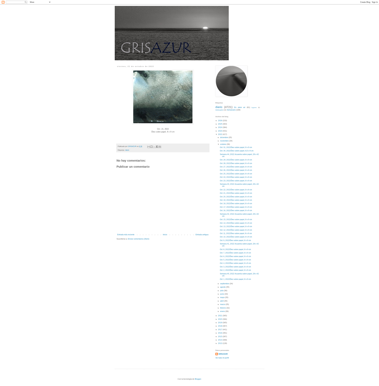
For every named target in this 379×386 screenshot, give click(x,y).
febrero (223, 308)
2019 (220, 323)
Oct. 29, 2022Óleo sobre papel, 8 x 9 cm (236, 160)
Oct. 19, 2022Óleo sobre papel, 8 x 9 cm (236, 200)
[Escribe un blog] (151, 146)
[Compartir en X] (154, 146)
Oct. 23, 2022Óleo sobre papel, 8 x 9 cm (236, 181)
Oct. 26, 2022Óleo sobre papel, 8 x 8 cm (236, 170)
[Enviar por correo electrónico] (148, 146)
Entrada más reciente (125, 235)
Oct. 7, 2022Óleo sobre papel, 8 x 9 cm (235, 253)
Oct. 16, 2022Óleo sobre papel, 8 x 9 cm (236, 210)
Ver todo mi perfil (222, 358)
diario (127, 150)
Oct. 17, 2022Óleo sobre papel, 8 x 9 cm (236, 207)
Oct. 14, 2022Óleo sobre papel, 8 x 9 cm (236, 223)
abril (222, 301)
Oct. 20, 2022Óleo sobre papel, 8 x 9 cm (236, 197)
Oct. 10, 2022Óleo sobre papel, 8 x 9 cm (236, 237)
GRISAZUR (223, 354)
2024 (220, 127)
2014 (220, 340)
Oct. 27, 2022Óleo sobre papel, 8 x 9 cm (236, 167)
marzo (223, 304)
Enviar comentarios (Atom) (138, 239)
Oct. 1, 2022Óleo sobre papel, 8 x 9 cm (235, 279)
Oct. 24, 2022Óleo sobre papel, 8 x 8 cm (236, 177)
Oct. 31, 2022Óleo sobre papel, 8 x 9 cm (236, 147)
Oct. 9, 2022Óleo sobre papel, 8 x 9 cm (235, 240)
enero (222, 311)
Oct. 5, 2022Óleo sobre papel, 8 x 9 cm (235, 260)
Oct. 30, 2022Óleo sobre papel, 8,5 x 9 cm (237, 151)
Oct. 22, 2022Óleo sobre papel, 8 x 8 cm (236, 190)
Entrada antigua (202, 235)
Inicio (165, 235)
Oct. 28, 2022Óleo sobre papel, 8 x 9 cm (236, 163)
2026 (220, 121)
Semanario (231, 110)
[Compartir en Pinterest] (159, 146)
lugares (254, 107)
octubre (223, 144)
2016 (220, 333)
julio (222, 291)
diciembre (224, 137)
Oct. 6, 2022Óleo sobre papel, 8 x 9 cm (235, 256)
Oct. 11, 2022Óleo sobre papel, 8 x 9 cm (236, 233)
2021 (220, 316)
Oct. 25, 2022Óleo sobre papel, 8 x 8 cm (236, 174)
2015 (220, 336)
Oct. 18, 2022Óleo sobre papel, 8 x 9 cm (236, 203)
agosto (223, 287)
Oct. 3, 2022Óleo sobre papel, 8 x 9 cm (235, 267)
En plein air (239, 107)
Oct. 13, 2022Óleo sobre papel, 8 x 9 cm (236, 226)
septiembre (225, 284)
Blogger (198, 379)
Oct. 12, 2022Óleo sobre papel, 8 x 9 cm (236, 230)
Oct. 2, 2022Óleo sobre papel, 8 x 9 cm (235, 270)
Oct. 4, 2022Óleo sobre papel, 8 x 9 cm (235, 263)
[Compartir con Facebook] (157, 146)
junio (222, 294)
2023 (220, 131)
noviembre (224, 141)
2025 (220, 124)
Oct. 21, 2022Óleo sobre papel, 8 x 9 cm (236, 193)
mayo (222, 297)
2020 (220, 319)
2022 (220, 134)
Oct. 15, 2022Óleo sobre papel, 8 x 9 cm (236, 219)
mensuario (219, 110)
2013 (220, 343)
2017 (220, 330)
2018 (220, 326)
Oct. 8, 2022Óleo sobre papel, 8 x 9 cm (235, 249)
